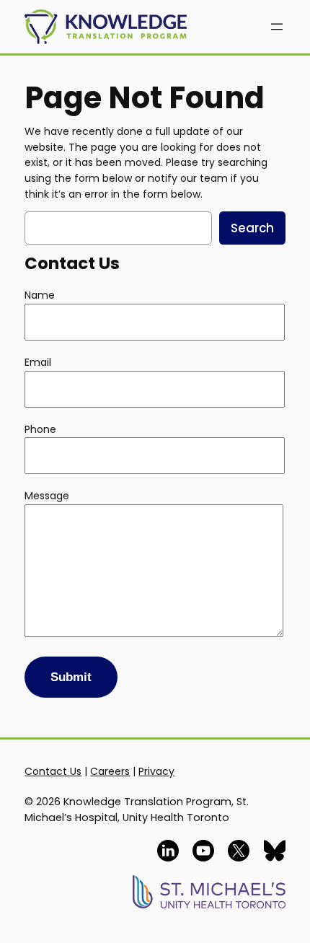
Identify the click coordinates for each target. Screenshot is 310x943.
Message (47, 495)
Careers (110, 771)
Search (252, 228)
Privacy (156, 771)
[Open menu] (276, 26)
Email (38, 362)
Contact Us (53, 771)
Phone (40, 429)
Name (40, 295)
